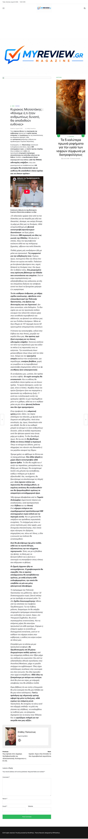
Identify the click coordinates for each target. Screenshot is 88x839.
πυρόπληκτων (24, 135)
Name (5, 798)
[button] (83, 135)
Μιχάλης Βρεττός (77, 147)
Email (5, 806)
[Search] (84, 8)
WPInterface (56, 833)
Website (30, 806)
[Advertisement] (44, 25)
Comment (6, 777)
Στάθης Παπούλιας (31, 128)
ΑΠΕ (25, 151)
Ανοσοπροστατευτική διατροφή (70, 141)
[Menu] (3, 8)
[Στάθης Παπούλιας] (10, 736)
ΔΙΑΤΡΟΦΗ (71, 136)
